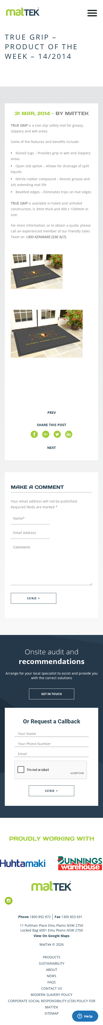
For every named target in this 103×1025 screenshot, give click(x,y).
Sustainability (51, 963)
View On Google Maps (51, 935)
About (51, 969)
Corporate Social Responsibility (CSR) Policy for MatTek (51, 1004)
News (51, 976)
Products (51, 957)
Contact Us (51, 988)
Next (51, 447)
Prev (51, 412)
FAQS (51, 982)
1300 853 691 (71, 916)
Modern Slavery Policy (51, 994)
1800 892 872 (40, 916)
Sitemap (51, 1013)
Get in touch (51, 694)
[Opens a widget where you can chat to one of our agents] (85, 1017)
